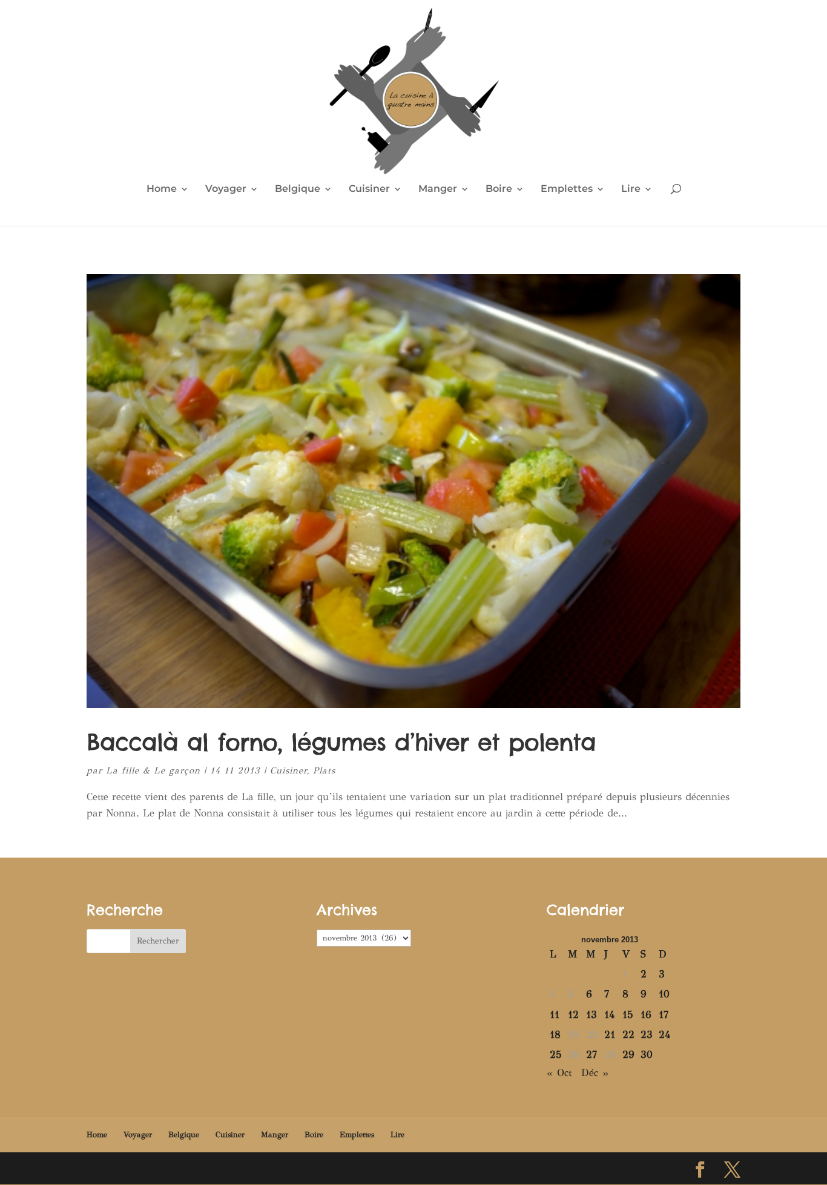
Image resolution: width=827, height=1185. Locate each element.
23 (647, 1034)
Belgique (297, 189)
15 (627, 1014)
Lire (631, 189)
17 (663, 1014)
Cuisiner (369, 189)
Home (162, 189)
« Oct (559, 1072)
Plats (324, 770)
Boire (499, 189)
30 (647, 1054)
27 (591, 1054)
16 (646, 1014)
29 (628, 1054)
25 (556, 1054)
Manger (437, 189)
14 (609, 1014)
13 (591, 1014)
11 (554, 1014)
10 (664, 994)
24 (664, 1034)
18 (555, 1034)
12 (573, 1014)
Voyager (225, 189)
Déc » (594, 1072)
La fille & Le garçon (153, 770)
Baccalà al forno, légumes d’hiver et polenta (341, 742)
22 (628, 1034)
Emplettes (567, 189)
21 (609, 1034)
